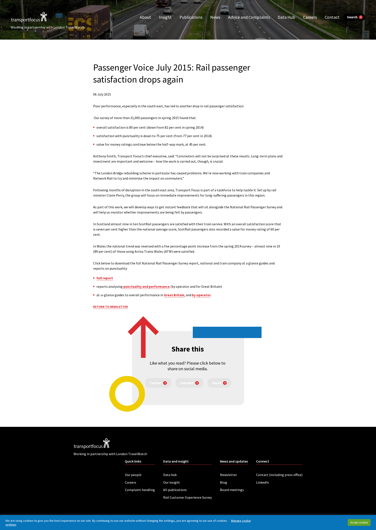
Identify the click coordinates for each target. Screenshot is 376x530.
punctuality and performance (146, 286)
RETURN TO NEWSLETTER (110, 307)
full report (104, 278)
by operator (201, 295)
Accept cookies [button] (359, 522)
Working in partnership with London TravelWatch (47, 27)
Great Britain (174, 295)
